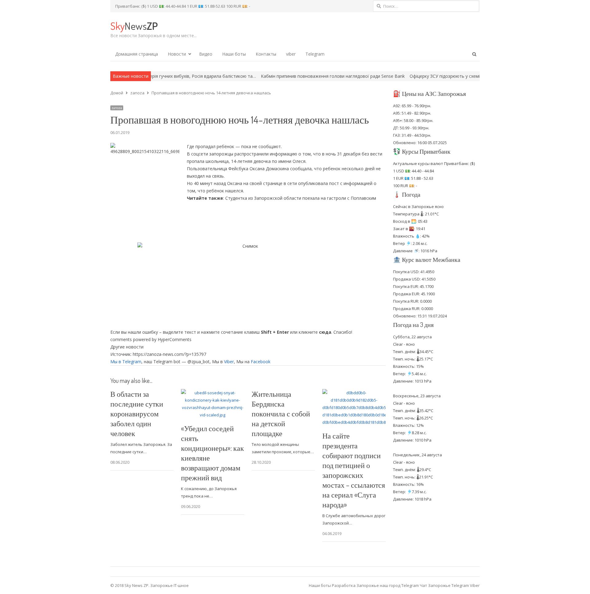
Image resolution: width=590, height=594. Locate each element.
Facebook (260, 361)
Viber (229, 361)
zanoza (117, 108)
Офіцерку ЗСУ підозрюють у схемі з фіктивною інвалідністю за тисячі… (455, 76)
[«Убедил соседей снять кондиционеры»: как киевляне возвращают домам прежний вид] (212, 392)
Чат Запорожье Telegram (444, 585)
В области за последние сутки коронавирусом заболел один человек (136, 413)
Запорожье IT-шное (169, 585)
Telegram (314, 54)
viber (291, 54)
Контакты (266, 54)
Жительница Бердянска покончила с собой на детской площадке (281, 413)
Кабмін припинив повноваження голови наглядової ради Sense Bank (305, 76)
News (134, 25)
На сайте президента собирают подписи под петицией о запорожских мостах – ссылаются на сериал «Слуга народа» (353, 470)
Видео (205, 54)
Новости (177, 54)
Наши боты (234, 54)
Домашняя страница (136, 54)
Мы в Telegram (125, 361)
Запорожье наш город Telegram (387, 585)
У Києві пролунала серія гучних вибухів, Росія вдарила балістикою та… (155, 76)
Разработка (344, 585)
